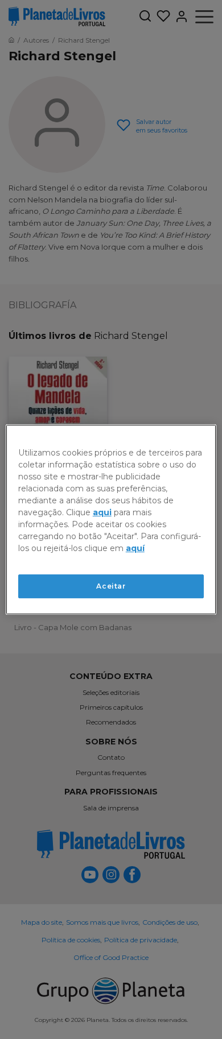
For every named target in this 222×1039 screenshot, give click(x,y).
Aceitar (110, 586)
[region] (111, 519)
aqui (102, 512)
